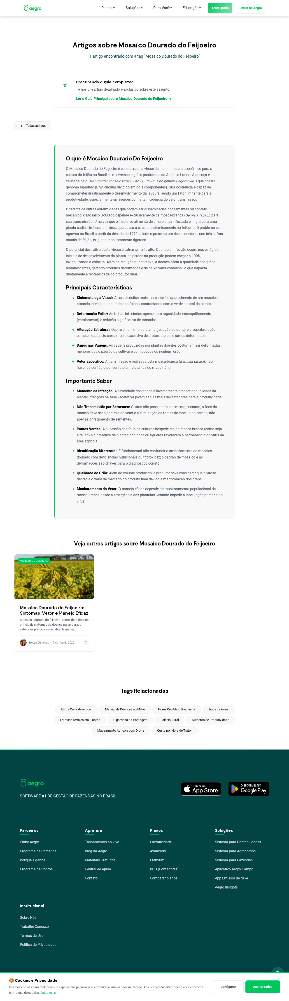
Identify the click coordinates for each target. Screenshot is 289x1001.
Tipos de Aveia (218, 709)
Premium (157, 860)
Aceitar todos (262, 987)
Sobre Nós (28, 917)
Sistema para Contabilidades (238, 842)
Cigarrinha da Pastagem (130, 720)
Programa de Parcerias (38, 851)
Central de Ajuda (98, 869)
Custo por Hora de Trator (174, 730)
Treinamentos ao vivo (102, 842)
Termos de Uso (32, 935)
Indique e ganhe (32, 860)
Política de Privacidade (38, 944)
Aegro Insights (226, 887)
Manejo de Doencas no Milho (125, 709)
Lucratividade (161, 842)
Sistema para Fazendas (234, 860)
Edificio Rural (170, 720)
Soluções (134, 8)
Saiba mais (48, 992)
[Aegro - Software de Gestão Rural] (32, 8)
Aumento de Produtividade (210, 720)
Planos (108, 8)
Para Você (162, 8)
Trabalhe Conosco (34, 926)
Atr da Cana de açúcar (76, 709)
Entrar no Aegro (251, 8)
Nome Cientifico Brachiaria (176, 709)
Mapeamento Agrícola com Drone (120, 730)
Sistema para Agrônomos (235, 851)
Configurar (228, 987)
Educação (192, 8)
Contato (91, 878)
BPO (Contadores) (164, 869)
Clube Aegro (29, 842)
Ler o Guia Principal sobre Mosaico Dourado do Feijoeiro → (124, 98)
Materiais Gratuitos (100, 860)
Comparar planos (163, 878)
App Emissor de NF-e (231, 878)
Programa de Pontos (36, 869)
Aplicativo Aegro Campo (234, 869)
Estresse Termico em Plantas (80, 720)
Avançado (158, 851)
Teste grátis (220, 8)
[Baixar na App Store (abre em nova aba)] (201, 789)
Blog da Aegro (96, 851)
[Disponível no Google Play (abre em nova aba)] (248, 789)
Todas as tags (33, 125)
